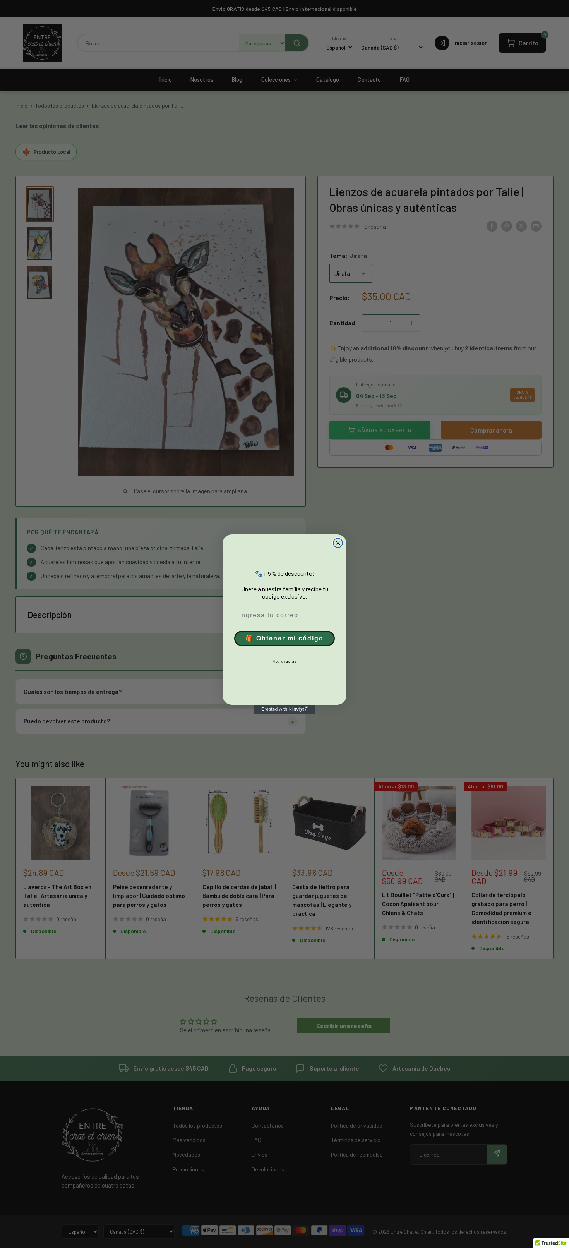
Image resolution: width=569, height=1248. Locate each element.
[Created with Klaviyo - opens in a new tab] (284, 709)
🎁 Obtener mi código (284, 638)
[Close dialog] (338, 543)
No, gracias (285, 661)
